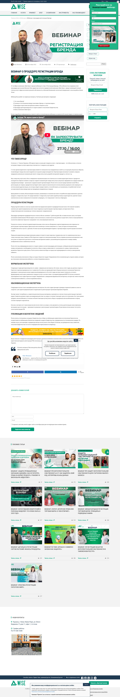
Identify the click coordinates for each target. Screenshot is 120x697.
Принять (86, 684)
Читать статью (15, 482)
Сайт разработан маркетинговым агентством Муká (92, 692)
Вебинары (23, 18)
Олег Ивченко (18, 64)
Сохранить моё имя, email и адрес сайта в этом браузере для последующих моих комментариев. (39, 424)
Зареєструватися (104, 45)
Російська (52, 353)
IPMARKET (32, 13)
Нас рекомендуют (78, 13)
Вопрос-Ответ (93, 54)
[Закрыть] (76, 340)
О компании (50, 13)
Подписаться (98, 90)
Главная (14, 13)
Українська (67, 353)
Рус (103, 1)
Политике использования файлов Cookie (43, 691)
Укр (107, 1)
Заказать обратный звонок (99, 683)
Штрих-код (92, 58)
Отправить (97, 118)
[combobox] (90, 114)
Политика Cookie (98, 689)
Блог (41, 13)
